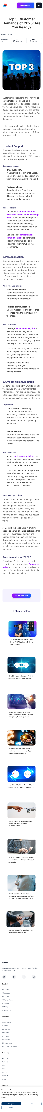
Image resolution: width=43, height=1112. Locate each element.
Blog (3, 1065)
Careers (5, 1062)
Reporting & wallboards (10, 1046)
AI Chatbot (6, 989)
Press (4, 1069)
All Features (6, 1022)
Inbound (5, 1026)
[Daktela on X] (16, 977)
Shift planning (7, 1043)
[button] (39, 5)
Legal (4, 1079)
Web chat (5, 1036)
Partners (5, 1072)
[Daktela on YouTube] (36, 977)
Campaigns (6, 1029)
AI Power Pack (7, 1000)
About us (5, 1058)
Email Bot (5, 1003)
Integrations (6, 1010)
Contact (5, 1076)
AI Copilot (5, 996)
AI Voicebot (6, 993)
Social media (6, 1039)
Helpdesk (5, 1033)
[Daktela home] (4, 5)
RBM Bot (5, 1007)
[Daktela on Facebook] (26, 977)
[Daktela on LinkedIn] (6, 977)
